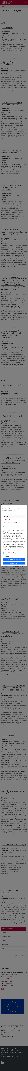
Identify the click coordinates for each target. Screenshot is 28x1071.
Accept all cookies (14, 563)
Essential (7, 553)
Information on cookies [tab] (10, 522)
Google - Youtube (18, 553)
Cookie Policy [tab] (8, 519)
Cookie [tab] (6, 516)
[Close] (25, 507)
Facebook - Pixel (9, 556)
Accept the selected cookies (14, 559)
